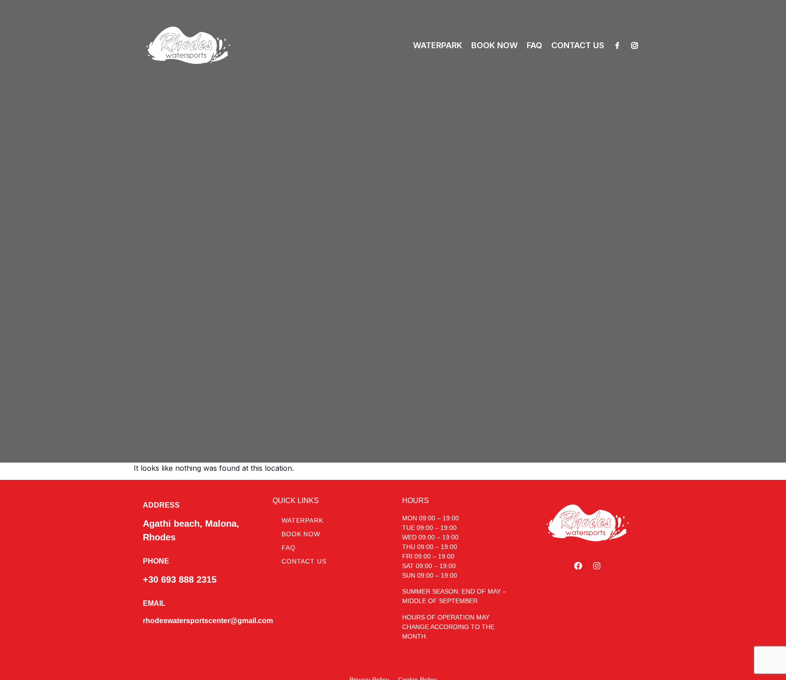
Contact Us (304, 561)
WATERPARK (437, 45)
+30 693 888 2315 (180, 579)
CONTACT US (577, 45)
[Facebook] (617, 45)
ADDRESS (161, 505)
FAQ (534, 45)
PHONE (156, 561)
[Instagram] (634, 45)
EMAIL (154, 603)
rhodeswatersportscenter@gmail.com (208, 621)
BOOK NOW (494, 45)
